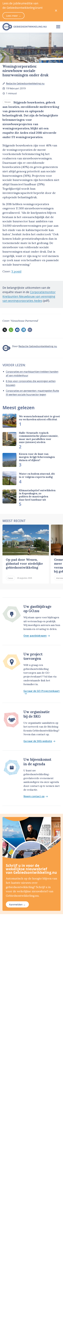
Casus (10, 578)
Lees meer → (13, 15)
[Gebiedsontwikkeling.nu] (26, 26)
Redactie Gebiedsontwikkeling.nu (25, 83)
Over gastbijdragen (35, 635)
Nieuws (8, 102)
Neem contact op (34, 796)
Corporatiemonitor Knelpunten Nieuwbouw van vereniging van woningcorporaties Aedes (29, 296)
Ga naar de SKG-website (37, 741)
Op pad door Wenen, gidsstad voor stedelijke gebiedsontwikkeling (24, 563)
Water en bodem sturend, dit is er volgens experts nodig (37, 475)
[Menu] (58, 26)
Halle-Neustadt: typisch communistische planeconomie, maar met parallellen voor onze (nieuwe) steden (38, 437)
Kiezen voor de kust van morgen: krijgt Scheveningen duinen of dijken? (37, 457)
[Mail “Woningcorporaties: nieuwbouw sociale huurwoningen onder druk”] (30, 330)
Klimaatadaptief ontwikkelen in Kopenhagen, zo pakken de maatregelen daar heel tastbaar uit (37, 495)
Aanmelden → (17, 904)
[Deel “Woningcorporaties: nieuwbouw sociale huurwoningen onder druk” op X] (4, 330)
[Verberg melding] (56, 10)
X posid (16, 271)
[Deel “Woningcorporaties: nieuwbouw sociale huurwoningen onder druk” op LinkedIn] (23, 330)
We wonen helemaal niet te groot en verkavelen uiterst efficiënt (39, 418)
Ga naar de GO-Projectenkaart (41, 691)
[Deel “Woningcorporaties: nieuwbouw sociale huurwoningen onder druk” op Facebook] (17, 330)
